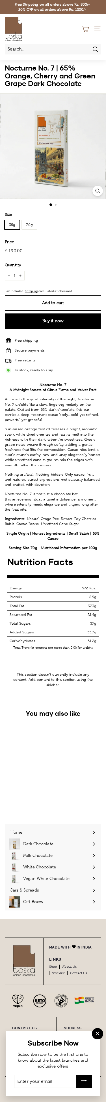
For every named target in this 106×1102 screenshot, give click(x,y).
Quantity (13, 265)
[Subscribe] (84, 1081)
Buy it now (53, 320)
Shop (53, 967)
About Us (69, 967)
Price (9, 242)
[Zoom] (97, 191)
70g (29, 225)
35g (12, 225)
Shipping (31, 291)
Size (8, 214)
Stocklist (58, 973)
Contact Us (78, 973)
